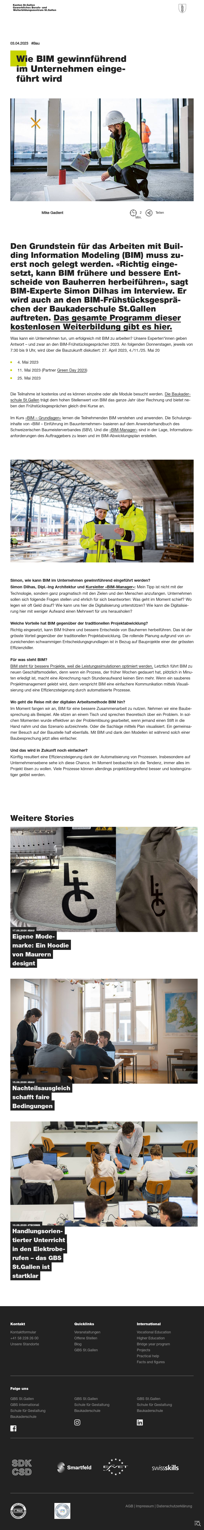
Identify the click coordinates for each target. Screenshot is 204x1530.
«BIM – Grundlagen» (43, 418)
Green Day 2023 (71, 370)
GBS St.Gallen (86, 1350)
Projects (143, 1350)
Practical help (148, 1356)
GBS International (24, 1404)
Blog (77, 1344)
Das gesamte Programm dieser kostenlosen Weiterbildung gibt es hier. (95, 322)
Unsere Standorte (24, 1344)
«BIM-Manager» (123, 429)
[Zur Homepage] (34, 8)
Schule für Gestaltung (27, 1410)
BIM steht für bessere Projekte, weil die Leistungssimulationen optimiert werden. (81, 666)
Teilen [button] (160, 212)
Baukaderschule (23, 1416)
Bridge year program (153, 1344)
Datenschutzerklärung (174, 1506)
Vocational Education (154, 1332)
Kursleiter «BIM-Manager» (110, 587)
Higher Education (151, 1338)
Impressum (145, 1506)
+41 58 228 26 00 (24, 1338)
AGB (129, 1506)
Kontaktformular (23, 1332)
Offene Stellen (85, 1338)
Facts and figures (151, 1362)
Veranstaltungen (87, 1332)
